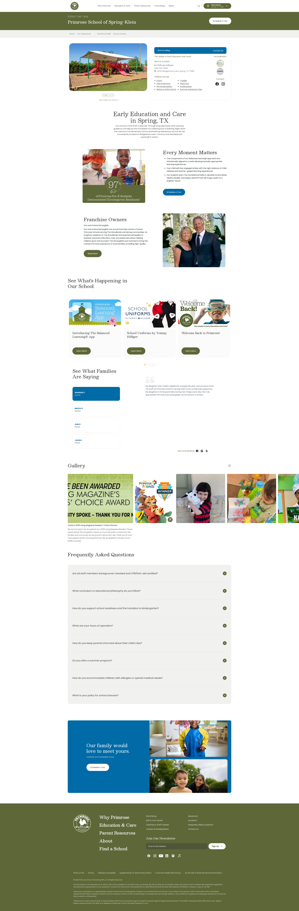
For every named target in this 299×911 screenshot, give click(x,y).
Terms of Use (78, 873)
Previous (67, 67)
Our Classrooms (84, 34)
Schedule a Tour (220, 21)
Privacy (91, 873)
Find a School (113, 848)
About (105, 840)
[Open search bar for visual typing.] (199, 6)
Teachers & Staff (103, 34)
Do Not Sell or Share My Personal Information (203, 873)
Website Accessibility (107, 873)
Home (71, 34)
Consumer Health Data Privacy (168, 873)
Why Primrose (114, 817)
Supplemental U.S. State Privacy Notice (135, 873)
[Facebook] (217, 84)
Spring (85, 16)
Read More (93, 253)
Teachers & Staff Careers (157, 824)
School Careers (119, 34)
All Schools (71, 16)
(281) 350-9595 (161, 68)
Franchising (151, 816)
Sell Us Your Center (154, 820)
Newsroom (193, 816)
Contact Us (218, 50)
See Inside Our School (108, 100)
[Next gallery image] (229, 465)
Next (149, 67)
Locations (192, 820)
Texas (79, 16)
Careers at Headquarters (157, 829)
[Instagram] (223, 84)
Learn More (81, 351)
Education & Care (117, 824)
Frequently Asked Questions (200, 824)
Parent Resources (117, 832)
